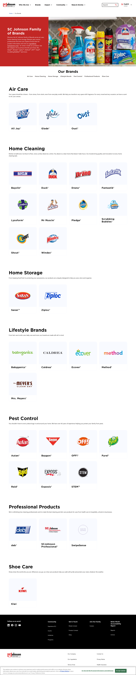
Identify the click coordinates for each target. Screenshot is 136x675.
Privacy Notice (64, 671)
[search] (116, 5)
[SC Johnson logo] (14, 655)
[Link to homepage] (9, 5)
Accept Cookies (120, 670)
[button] (126, 4)
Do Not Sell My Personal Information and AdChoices (97, 670)
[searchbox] (109, 5)
